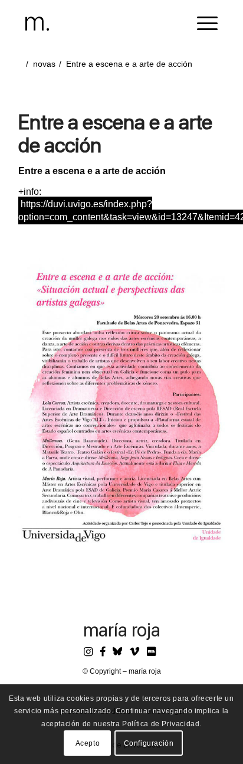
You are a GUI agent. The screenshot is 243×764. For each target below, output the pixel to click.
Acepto (87, 743)
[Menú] (201, 23)
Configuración (149, 743)
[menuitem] (201, 23)
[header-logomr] (102, 23)
